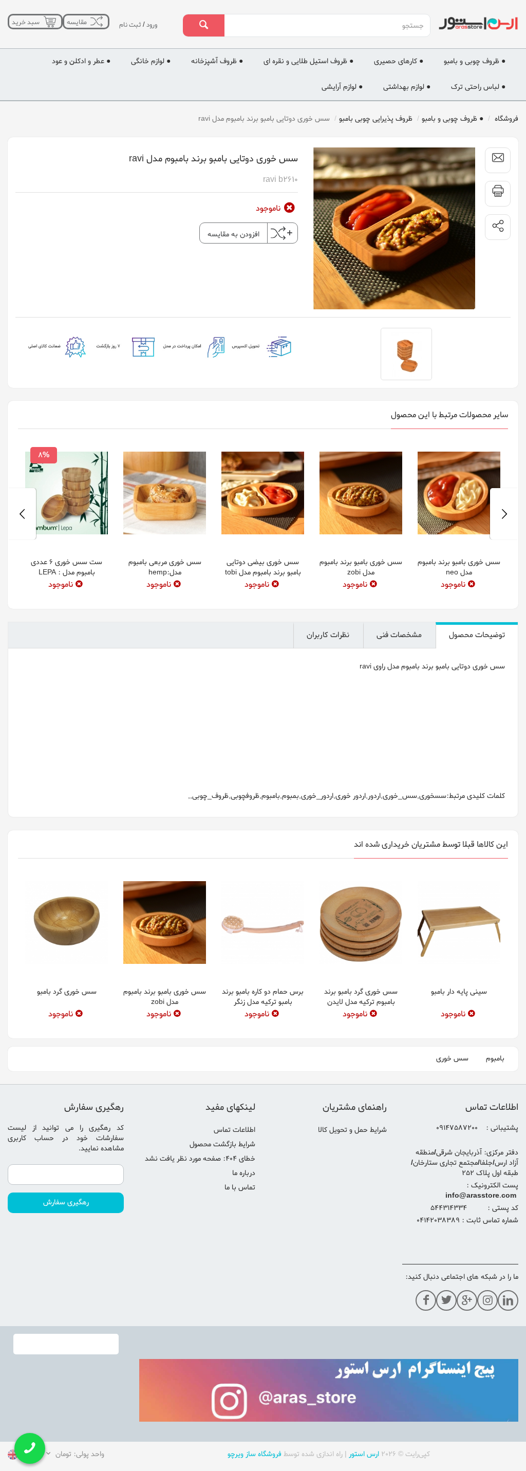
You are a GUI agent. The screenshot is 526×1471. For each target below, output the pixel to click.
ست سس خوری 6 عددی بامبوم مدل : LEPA (66, 591)
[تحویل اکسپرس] (262, 370)
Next (22, 537)
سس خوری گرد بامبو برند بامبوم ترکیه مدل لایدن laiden (361, 1025)
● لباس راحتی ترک (478, 110)
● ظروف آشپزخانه (217, 85)
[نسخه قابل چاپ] (498, 217)
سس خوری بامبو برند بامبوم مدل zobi (361, 591)
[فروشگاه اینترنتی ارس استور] (478, 23)
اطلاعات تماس (234, 1153)
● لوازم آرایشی (342, 110)
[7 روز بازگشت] (125, 370)
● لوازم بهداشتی (406, 110)
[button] (498, 251)
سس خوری (452, 1082)
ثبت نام (28, 48)
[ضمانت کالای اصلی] (57, 370)
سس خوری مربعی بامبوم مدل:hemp (164, 591)
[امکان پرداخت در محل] (194, 370)
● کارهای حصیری (398, 85)
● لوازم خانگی (151, 85)
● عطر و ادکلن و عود (81, 85)
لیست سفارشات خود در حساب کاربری (66, 1156)
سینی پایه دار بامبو (459, 1015)
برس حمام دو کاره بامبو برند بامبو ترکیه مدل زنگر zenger (263, 1025)
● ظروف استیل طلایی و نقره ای (308, 85)
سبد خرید (29, 26)
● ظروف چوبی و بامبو (474, 85)
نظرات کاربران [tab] (328, 658)
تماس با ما (239, 1211)
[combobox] (327, 25)
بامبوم (495, 1082)
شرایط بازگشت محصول (222, 1168)
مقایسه (90, 26)
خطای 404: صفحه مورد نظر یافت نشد (200, 1182)
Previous (504, 537)
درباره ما (243, 1196)
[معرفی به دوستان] (498, 184)
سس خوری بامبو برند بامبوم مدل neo (459, 591)
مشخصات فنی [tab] (399, 658)
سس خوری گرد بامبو (67, 1015)
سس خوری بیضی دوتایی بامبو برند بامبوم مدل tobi (263, 591)
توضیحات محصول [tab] (477, 658)
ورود (50, 48)
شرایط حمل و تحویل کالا (352, 1153)
